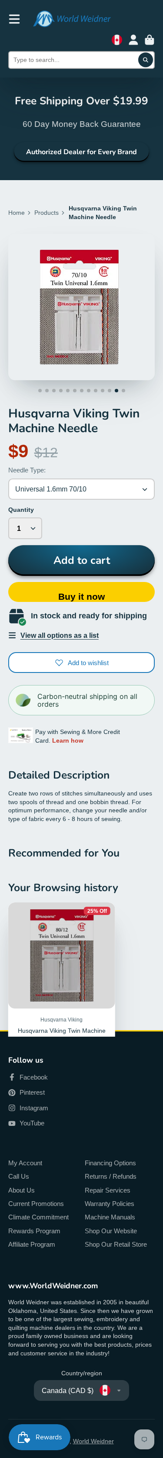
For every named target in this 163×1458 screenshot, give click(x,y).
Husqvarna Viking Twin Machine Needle (61, 999)
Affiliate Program (31, 1244)
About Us (21, 1190)
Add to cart (81, 560)
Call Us (18, 1176)
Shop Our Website (111, 1231)
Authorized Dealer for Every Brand (81, 152)
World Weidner (93, 1441)
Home (16, 212)
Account (133, 40)
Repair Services (107, 1190)
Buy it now (81, 596)
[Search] (145, 60)
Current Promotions (36, 1203)
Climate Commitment (38, 1217)
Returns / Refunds (110, 1176)
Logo (72, 19)
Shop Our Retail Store (116, 1244)
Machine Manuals (110, 1217)
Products (46, 212)
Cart (149, 40)
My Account (25, 1163)
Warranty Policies (109, 1203)
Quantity (21, 509)
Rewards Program (34, 1231)
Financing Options (110, 1163)
